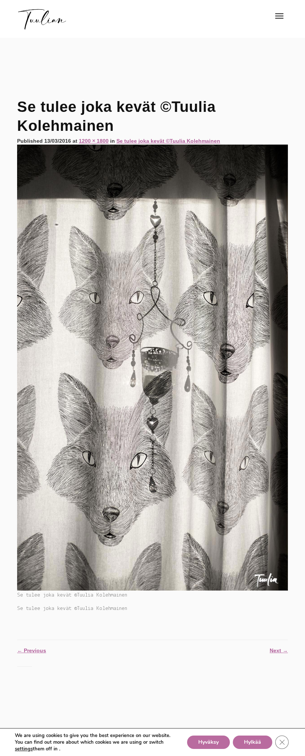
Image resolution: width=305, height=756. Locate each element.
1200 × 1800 (94, 141)
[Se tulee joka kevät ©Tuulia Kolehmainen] (152, 367)
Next (279, 650)
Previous (31, 650)
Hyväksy (208, 742)
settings (24, 749)
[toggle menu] (279, 16)
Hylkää (252, 742)
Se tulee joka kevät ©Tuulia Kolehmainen (168, 141)
